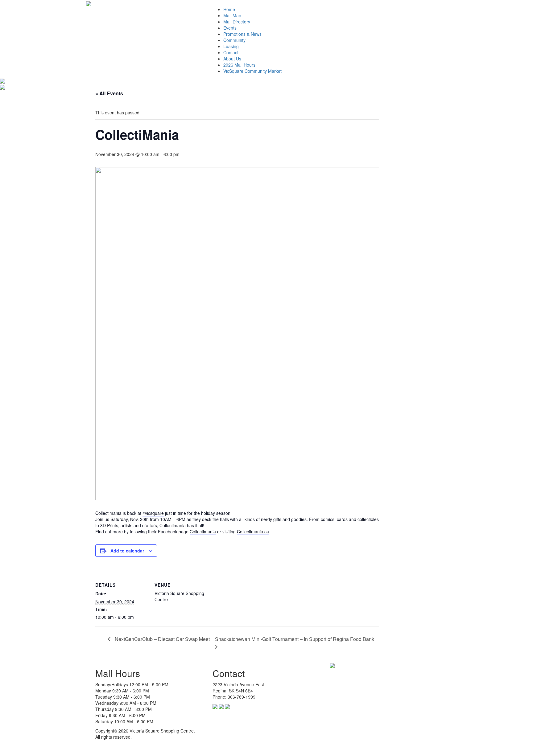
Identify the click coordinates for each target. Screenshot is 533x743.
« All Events (109, 93)
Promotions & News (242, 34)
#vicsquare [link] (153, 513)
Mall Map (232, 15)
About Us (232, 58)
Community (234, 40)
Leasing (231, 46)
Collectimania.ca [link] (253, 531)
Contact (230, 52)
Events (230, 28)
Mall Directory (236, 21)
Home (229, 9)
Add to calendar (127, 551)
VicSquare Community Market (252, 71)
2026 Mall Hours (239, 65)
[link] (203, 531)
